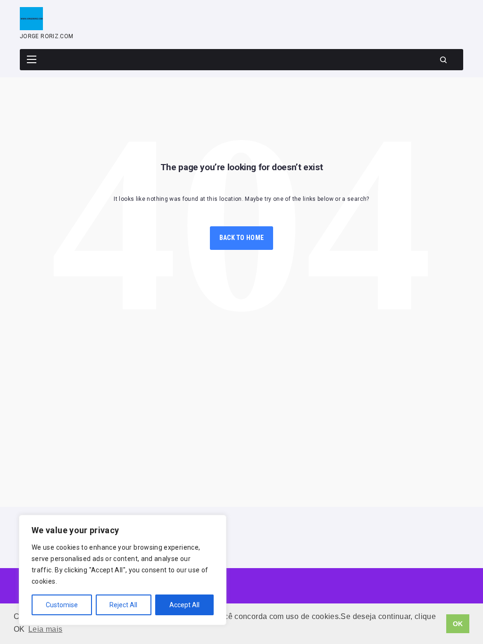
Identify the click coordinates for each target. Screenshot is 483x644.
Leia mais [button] (45, 629)
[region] (122, 570)
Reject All (123, 605)
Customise (62, 605)
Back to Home (241, 237)
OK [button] (458, 623)
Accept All (184, 605)
